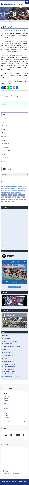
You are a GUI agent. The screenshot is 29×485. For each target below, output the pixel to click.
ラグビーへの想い (6, 151)
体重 (12, 199)
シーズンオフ (5, 158)
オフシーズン (4, 195)
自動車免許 (20, 199)
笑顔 (3, 190)
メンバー (6, 403)
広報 (3, 201)
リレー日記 (6, 405)
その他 (4, 122)
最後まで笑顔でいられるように (13, 96)
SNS (12, 201)
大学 (15, 199)
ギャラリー (6, 408)
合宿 (3, 129)
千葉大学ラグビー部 (8, 374)
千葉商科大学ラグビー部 (9, 371)
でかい (3, 199)
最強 (17, 190)
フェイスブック (22, 435)
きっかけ (22, 197)
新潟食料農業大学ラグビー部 (10, 376)
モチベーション (21, 195)
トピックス (6, 396)
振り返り (4, 126)
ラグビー (14, 197)
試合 (3, 133)
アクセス (6, 413)
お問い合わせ (7, 418)
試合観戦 (15, 195)
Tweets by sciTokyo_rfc (8, 245)
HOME (5, 393)
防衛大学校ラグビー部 (8, 369)
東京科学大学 (6, 338)
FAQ (5, 410)
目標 (20, 192)
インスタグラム (13, 435)
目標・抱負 (5, 136)
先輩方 (4, 154)
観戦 (12, 192)
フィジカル (10, 188)
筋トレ (24, 186)
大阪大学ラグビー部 (8, 352)
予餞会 (7, 199)
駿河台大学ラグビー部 (8, 361)
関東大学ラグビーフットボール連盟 (11, 346)
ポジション (4, 192)
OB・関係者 (6, 415)
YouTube (18, 435)
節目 (3, 188)
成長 (20, 186)
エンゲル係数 (8, 190)
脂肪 (16, 192)
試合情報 (6, 401)
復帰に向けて (5, 104)
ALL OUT (7, 201)
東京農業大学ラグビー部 (9, 364)
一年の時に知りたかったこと (19, 188)
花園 (3, 197)
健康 (9, 192)
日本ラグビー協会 (7, 343)
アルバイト (22, 190)
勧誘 (17, 186)
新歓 (3, 161)
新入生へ (6, 398)
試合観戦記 (5, 147)
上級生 (3, 186)
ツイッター (7, 435)
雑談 (3, 140)
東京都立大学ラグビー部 (9, 366)
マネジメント (5, 118)
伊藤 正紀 (12, 30)
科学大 (10, 195)
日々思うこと (5, 143)
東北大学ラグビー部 (8, 355)
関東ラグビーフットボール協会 (10, 341)
